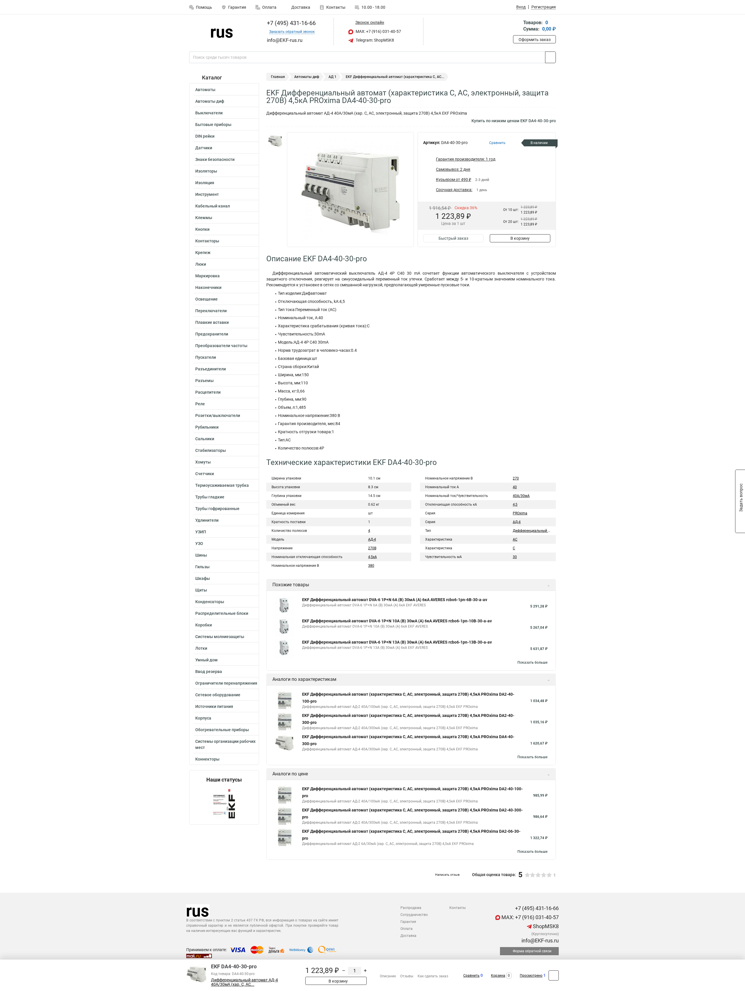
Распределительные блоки (221, 613)
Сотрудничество (414, 915)
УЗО (199, 543)
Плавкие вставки (212, 322)
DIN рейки (204, 136)
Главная (278, 77)
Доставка (300, 7)
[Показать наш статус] (224, 803)
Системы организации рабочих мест (225, 744)
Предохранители (211, 334)
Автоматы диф (209, 101)
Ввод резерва (208, 671)
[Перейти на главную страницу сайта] (222, 31)
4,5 (515, 504)
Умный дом (206, 660)
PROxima (520, 513)
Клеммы (203, 217)
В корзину (520, 238)
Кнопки (202, 229)
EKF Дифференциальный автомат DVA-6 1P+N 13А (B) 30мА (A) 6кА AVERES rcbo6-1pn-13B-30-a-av (397, 642)
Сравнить (471, 976)
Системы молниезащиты (219, 636)
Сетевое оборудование (217, 694)
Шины (201, 555)
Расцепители (208, 392)
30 (515, 557)
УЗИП (200, 532)
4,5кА (372, 557)
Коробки (203, 625)
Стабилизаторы (210, 450)
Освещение (206, 299)
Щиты (201, 590)
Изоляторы (206, 171)
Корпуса (203, 718)
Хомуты (203, 462)
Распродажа (410, 908)
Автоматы (205, 89)
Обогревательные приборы (222, 729)
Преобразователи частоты (221, 345)
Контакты (335, 7)
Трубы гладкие (209, 497)
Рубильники (207, 427)
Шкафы (202, 578)
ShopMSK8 (545, 926)
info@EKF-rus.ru (539, 940)
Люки (200, 264)
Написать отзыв (447, 875)
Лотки (201, 648)
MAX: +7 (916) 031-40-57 (378, 31)
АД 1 (332, 77)
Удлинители (207, 520)
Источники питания (214, 706)
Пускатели (205, 357)
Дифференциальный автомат (537, 531)
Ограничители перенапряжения (226, 683)
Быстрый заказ (453, 238)
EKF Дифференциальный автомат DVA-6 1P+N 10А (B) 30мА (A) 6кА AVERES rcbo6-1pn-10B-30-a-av (397, 621)
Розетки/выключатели (217, 415)
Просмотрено (531, 976)
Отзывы (406, 976)
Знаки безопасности (215, 159)
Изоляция (204, 182)
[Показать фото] (275, 141)
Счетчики (204, 473)
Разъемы (204, 380)
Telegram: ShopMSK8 (374, 40)
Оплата (269, 7)
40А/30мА (521, 496)
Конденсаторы (209, 601)
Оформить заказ (535, 39)
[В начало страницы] (554, 975)
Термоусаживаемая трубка (222, 485)
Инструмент (207, 194)
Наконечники (208, 287)
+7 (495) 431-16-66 (290, 22)
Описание (388, 976)
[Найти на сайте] (550, 57)
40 (515, 487)
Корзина (498, 976)
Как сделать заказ (433, 976)
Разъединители (210, 369)
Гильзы (202, 566)
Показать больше (532, 662)
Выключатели (209, 113)
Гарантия (237, 7)
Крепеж (202, 252)
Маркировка (207, 275)
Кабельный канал (212, 206)
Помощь (204, 7)
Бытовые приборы (213, 124)
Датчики (203, 147)
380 (371, 566)
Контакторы (207, 241)
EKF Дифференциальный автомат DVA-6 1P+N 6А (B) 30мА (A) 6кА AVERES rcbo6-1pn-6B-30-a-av (394, 599)
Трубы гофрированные (217, 508)
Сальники (204, 438)
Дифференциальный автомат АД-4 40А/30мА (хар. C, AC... (244, 982)
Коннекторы (207, 759)
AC (515, 539)
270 (516, 478)
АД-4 (372, 539)
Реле (200, 404)
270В (372, 548)
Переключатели (211, 310)
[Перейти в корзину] (517, 26)
